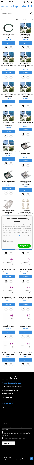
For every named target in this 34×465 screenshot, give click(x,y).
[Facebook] (17, 451)
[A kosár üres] (31, 2)
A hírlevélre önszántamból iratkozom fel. (14, 438)
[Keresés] (24, 2)
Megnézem (8, 43)
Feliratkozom (8, 443)
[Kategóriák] (31, 458)
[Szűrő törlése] (1, 9)
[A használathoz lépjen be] (11, 47)
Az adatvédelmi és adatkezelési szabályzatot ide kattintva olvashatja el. (17, 428)
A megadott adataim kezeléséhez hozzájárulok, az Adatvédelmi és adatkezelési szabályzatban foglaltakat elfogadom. (16, 433)
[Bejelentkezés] (27, 2)
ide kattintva (19, 236)
